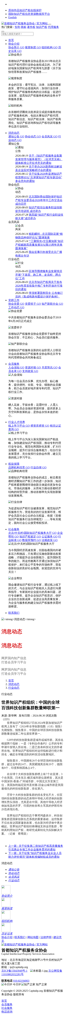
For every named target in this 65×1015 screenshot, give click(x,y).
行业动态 (13, 687)
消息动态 (13, 132)
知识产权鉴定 (30, 536)
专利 (17, 27)
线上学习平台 (19, 425)
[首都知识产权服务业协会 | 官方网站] (24, 23)
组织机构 (50, 47)
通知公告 (16, 136)
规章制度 (33, 47)
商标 (23, 27)
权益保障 (13, 463)
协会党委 (16, 303)
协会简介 (16, 47)
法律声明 (45, 937)
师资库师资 (40, 425)
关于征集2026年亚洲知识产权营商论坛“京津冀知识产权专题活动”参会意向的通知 (38, 177)
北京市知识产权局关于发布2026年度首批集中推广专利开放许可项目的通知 (38, 286)
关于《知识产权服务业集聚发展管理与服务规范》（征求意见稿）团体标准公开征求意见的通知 (38, 159)
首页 (11, 40)
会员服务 (13, 363)
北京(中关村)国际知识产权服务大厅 (32, 532)
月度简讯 (50, 367)
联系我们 (13, 612)
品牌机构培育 (19, 467)
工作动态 (16, 307)
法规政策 (50, 540)
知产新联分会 (52, 303)
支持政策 (30, 371)
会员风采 (50, 136)
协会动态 (33, 136)
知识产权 (41, 27)
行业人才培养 (16, 422)
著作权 (31, 27)
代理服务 (53, 27)
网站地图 (32, 937)
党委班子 (33, 303)
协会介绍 (13, 43)
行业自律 (38, 467)
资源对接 (33, 367)
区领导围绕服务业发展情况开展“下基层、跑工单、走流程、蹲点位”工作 (38, 275)
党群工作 (13, 300)
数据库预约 (31, 540)
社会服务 (13, 529)
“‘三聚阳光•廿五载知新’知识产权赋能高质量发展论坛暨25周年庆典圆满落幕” (39, 245)
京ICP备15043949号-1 (14, 970)
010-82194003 (21, 980)
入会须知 (16, 367)
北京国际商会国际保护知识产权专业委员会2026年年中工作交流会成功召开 (38, 200)
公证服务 (50, 536)
